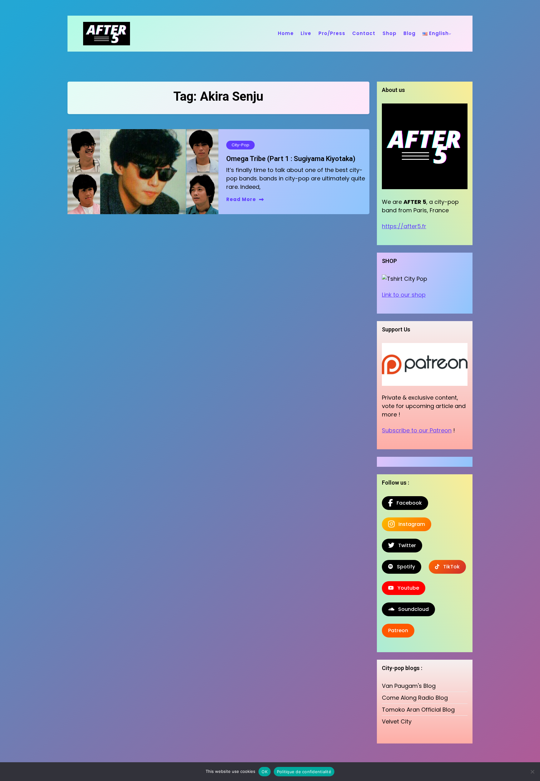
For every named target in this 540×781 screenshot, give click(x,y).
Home (286, 33)
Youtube (406, 588)
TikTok (449, 566)
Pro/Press (331, 33)
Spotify (404, 566)
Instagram (410, 524)
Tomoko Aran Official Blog (418, 709)
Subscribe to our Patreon (417, 430)
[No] (532, 771)
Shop (389, 33)
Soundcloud (411, 609)
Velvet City (397, 721)
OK (265, 771)
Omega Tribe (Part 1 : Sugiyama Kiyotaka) (290, 159)
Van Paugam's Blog (409, 686)
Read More (241, 199)
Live (306, 33)
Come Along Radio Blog (415, 698)
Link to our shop (404, 295)
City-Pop (240, 145)
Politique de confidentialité (304, 771)
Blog (409, 33)
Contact (363, 33)
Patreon (398, 630)
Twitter (405, 545)
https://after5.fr (404, 226)
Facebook (407, 502)
